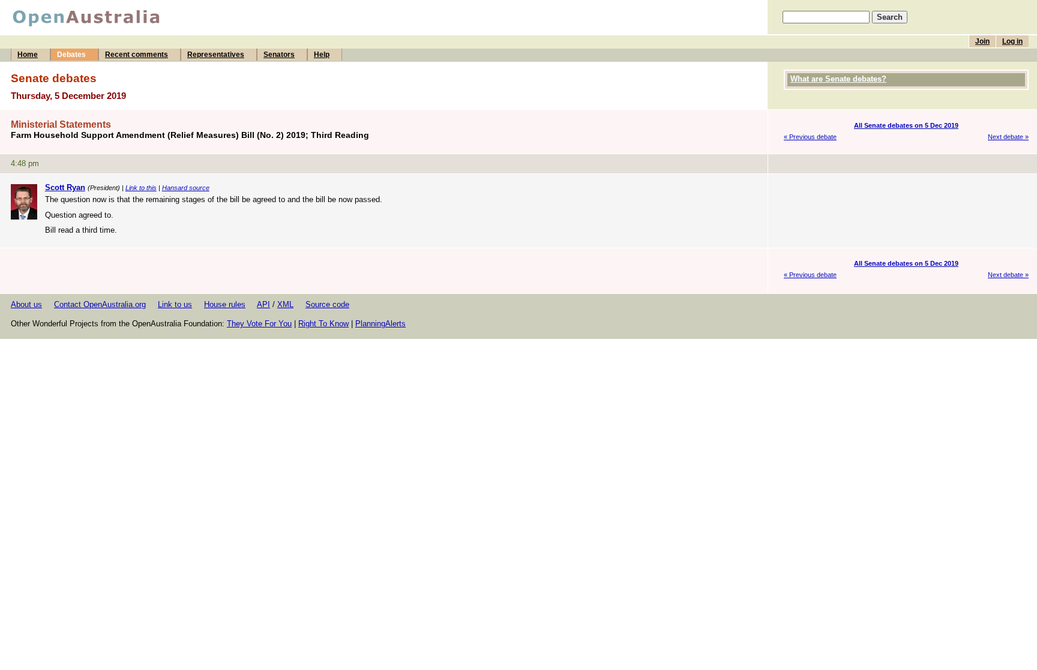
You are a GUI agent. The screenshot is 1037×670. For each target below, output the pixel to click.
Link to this (141, 187)
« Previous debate (810, 136)
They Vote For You (259, 323)
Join (982, 41)
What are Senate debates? (838, 78)
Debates (71, 54)
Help (321, 54)
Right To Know (323, 323)
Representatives (215, 54)
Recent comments (136, 54)
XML (285, 304)
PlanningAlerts (380, 323)
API (263, 304)
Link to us (175, 304)
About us (26, 304)
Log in (1012, 41)
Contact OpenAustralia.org (100, 304)
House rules (224, 304)
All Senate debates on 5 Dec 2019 (906, 125)
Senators (279, 54)
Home (27, 54)
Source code (327, 304)
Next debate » (1008, 136)
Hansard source (185, 187)
